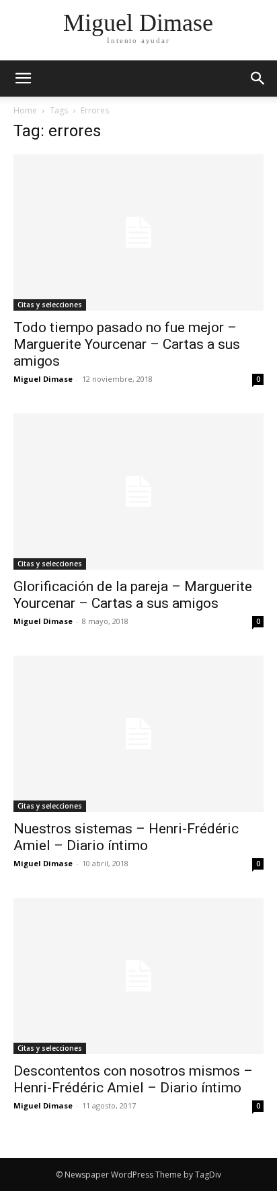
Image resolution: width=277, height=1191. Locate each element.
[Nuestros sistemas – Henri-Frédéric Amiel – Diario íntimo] (138, 734)
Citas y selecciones (49, 304)
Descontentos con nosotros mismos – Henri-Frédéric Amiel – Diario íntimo (133, 1079)
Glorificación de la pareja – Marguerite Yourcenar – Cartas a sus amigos (132, 594)
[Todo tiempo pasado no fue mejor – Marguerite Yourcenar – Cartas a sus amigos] (138, 232)
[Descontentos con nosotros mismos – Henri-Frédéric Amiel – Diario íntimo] (138, 976)
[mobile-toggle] (22, 78)
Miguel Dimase (43, 379)
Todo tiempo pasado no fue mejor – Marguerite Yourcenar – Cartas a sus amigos (126, 344)
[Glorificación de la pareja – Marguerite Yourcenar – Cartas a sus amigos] (138, 491)
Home (25, 110)
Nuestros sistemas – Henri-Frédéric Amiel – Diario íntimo (126, 837)
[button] (258, 78)
